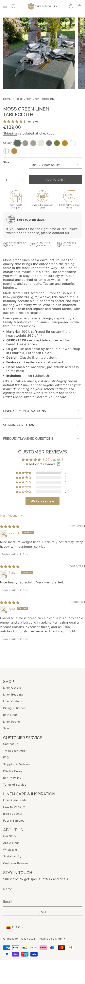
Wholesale (10, 849)
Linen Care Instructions (24, 411)
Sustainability (12, 856)
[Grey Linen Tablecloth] (49, 143)
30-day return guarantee (43, 244)
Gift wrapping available (69, 244)
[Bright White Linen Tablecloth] (73, 143)
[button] (13, 121)
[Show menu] (5, 6)
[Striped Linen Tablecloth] (6, 151)
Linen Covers (12, 687)
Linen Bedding (13, 694)
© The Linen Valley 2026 (19, 938)
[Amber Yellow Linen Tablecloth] (65, 143)
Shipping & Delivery (16, 764)
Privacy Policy (13, 771)
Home (7, 98)
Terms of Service (14, 784)
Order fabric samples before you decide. (35, 397)
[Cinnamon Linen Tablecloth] (14, 151)
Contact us (10, 743)
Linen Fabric (11, 721)
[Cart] (79, 6)
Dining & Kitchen (14, 708)
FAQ (6, 757)
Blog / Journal (12, 813)
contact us (60, 233)
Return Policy (12, 777)
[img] (9, 527)
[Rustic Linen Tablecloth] (33, 143)
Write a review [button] (42, 501)
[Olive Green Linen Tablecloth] (57, 143)
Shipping (10, 133)
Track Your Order (14, 750)
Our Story (9, 836)
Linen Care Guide (14, 800)
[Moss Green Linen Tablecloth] (17, 143)
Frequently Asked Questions (28, 438)
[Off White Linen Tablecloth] (41, 143)
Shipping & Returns (19, 425)
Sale (6, 728)
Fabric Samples (13, 820)
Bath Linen (10, 714)
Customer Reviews (15, 863)
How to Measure (14, 807)
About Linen (11, 842)
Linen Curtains (13, 701)
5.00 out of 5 (53, 460)
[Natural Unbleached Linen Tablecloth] (25, 143)
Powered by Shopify (52, 938)
